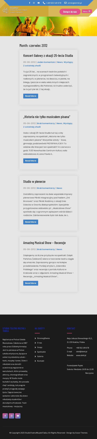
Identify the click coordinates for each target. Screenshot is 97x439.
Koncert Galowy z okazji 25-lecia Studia (48, 55)
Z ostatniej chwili (32, 65)
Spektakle (41, 351)
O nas (39, 342)
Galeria (40, 356)
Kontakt (40, 361)
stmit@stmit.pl (75, 3)
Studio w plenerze (34, 181)
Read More (30, 96)
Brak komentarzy (46, 123)
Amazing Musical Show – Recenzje (44, 242)
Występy (68, 62)
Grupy (39, 347)
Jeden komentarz (46, 62)
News (60, 62)
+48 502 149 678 (53, 3)
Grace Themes (81, 432)
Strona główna (43, 338)
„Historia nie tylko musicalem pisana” (46, 117)
